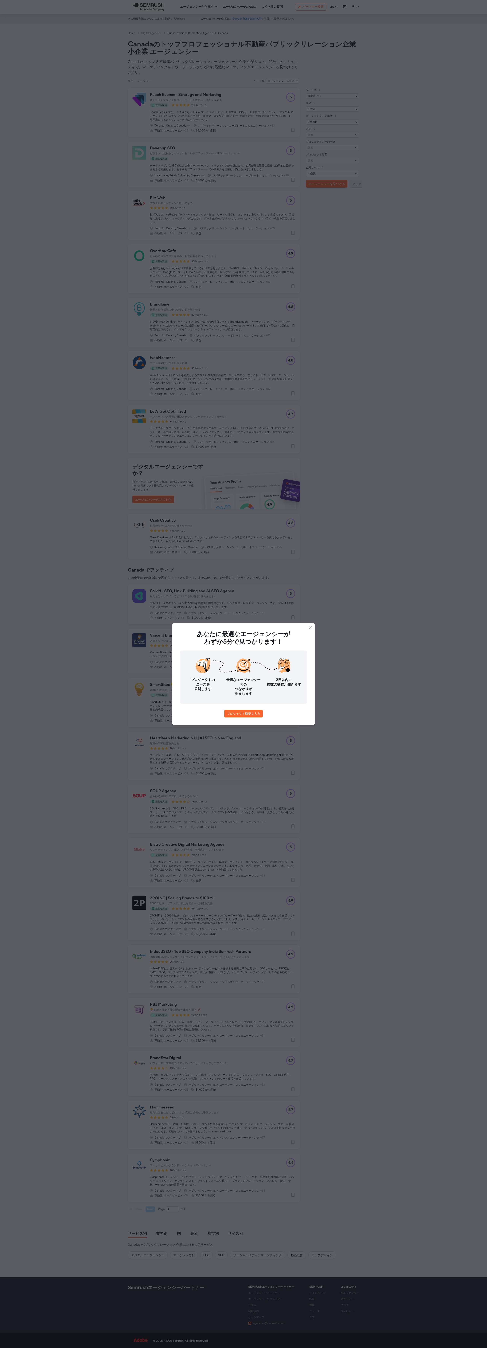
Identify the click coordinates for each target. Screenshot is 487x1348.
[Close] (310, 627)
